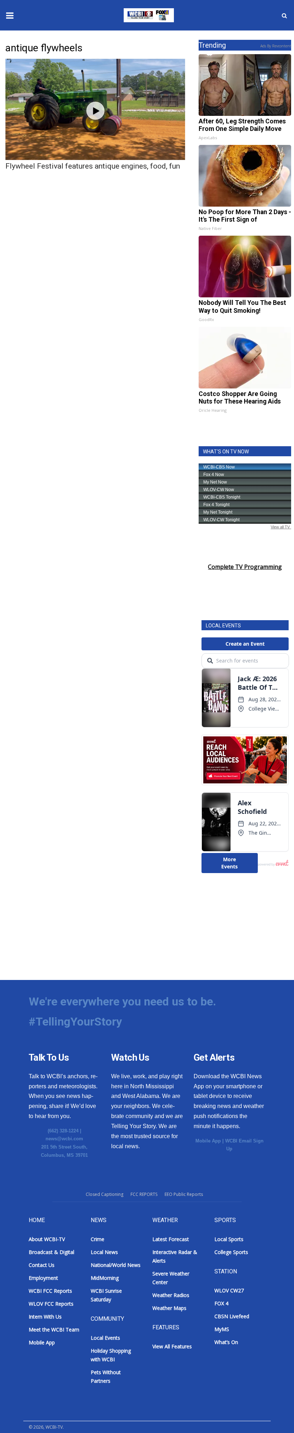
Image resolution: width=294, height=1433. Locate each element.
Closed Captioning (104, 1194)
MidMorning (105, 1277)
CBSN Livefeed (231, 1316)
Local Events (105, 1337)
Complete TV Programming (245, 567)
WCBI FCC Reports (50, 1290)
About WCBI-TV (47, 1239)
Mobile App (208, 1141)
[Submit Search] (284, 15)
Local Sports (228, 1239)
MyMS (221, 1329)
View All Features (172, 1346)
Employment (43, 1277)
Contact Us (41, 1265)
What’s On (226, 1342)
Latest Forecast (170, 1239)
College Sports (231, 1252)
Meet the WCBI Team (54, 1329)
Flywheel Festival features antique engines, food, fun (92, 166)
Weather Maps (169, 1308)
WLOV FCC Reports (51, 1303)
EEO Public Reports (184, 1194)
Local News (104, 1252)
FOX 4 (221, 1303)
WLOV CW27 (229, 1290)
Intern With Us (45, 1316)
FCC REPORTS (144, 1194)
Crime (97, 1239)
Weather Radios (170, 1295)
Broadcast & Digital (51, 1252)
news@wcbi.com (64, 1138)
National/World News (116, 1265)
